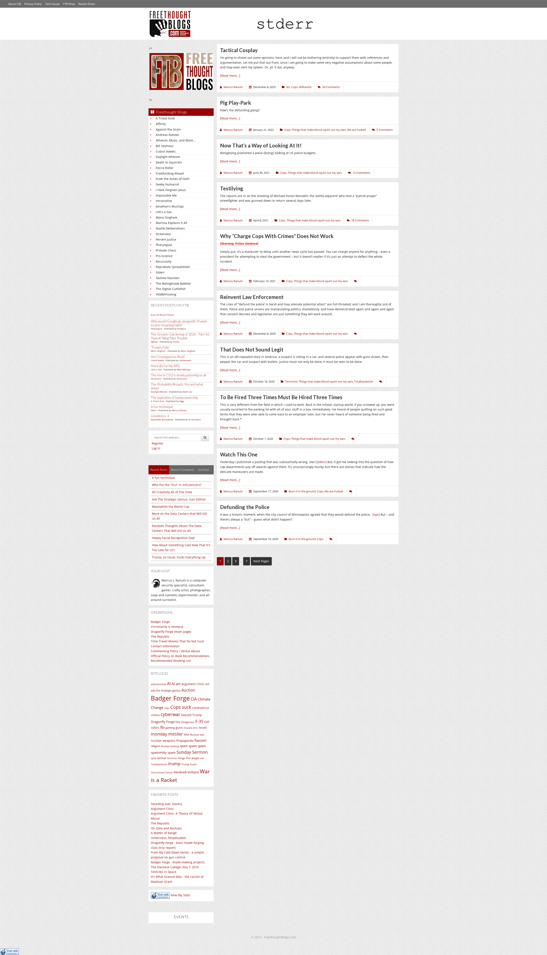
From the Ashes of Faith (173, 179)
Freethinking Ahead (170, 173)
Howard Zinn (191, 727)
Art (288, 87)
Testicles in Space (163, 872)
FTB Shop (69, 4)
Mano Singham (166, 217)
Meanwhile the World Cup (170, 507)
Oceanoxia (163, 234)
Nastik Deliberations (170, 228)
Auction (188, 690)
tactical (161, 758)
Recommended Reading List (171, 661)
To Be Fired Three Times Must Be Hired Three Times (281, 397)
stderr (321, 462)
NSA (186, 734)
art (207, 684)
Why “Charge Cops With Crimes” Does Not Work (277, 236)
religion (155, 746)
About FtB (14, 4)
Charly (176, 341)
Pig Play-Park (235, 103)
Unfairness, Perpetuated (168, 838)
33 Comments (331, 87)
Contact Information (165, 646)
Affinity (161, 124)
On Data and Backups (166, 828)
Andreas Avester (167, 135)
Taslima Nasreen (167, 278)
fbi (162, 727)
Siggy (181, 401)
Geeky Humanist (167, 184)
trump (174, 764)
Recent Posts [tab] (158, 469)
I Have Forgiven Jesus (171, 190)
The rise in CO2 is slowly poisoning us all (178, 375)
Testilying (231, 188)
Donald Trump (191, 715)
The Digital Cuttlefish (171, 289)
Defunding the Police (244, 507)
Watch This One (238, 454)
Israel (203, 727)
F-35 (199, 721)
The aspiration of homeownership (174, 397)
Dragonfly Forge (163, 722)
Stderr (160, 272)
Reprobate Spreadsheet (173, 267)
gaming (170, 728)
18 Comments (360, 220)
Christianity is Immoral (167, 627)
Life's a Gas (164, 212)
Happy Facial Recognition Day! (173, 538)
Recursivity (163, 261)
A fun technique (162, 407)
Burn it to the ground (302, 491)
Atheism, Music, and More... (176, 140)
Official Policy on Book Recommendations (180, 656)
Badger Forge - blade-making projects (178, 862)
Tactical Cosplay (239, 50)
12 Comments (361, 173)
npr (376, 514)
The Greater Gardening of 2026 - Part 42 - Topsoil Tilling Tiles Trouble (181, 336)
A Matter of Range (164, 833)
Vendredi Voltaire (186, 772)
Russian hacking (170, 746)
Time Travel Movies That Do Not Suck (177, 641)
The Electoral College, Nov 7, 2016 (175, 867)
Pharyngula (164, 245)
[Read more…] (230, 76)
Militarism (305, 87)
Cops (294, 87)
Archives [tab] (203, 469)
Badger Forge (160, 622)
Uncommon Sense (162, 772)
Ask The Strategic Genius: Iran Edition (179, 499)
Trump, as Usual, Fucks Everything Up (179, 557)
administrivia (158, 684)
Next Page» (261, 561)
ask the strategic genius (166, 690)
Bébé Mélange (183, 369)
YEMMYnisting (166, 294)
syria (153, 758)
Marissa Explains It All (171, 223)
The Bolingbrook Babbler (173, 283)
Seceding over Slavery (166, 804)
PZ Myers (181, 328)
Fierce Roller (165, 168)
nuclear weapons (163, 741)
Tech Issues (52, 4)
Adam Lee (187, 391)
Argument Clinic (192, 684)
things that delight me (191, 758)
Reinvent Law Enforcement (252, 297)
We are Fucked (356, 130)
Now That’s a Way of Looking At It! (261, 145)
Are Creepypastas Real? (168, 357)
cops (166, 707)
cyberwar (170, 714)
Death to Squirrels (169, 162)
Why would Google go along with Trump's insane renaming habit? (179, 323)
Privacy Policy (33, 4)
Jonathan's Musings (170, 206)
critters (155, 715)
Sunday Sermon (192, 752)
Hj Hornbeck (194, 419)
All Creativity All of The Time (172, 492)
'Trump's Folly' (160, 347)
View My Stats (180, 895)
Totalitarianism (159, 764)
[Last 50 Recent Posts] (162, 314)
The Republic (160, 636)
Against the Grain (168, 129)
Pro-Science (164, 256)
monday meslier (167, 734)
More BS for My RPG (165, 366)
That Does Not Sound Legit (251, 349)
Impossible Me (166, 195)
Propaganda (185, 741)
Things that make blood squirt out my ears (319, 130)
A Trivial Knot (165, 118)
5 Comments (384, 130)
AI (169, 683)
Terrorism (172, 758)
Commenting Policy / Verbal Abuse (175, 651)
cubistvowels (185, 360)
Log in (156, 448)
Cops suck (180, 707)
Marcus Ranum (179, 410)
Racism (200, 740)
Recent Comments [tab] (183, 469)
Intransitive (164, 201)
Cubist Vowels (166, 151)
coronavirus (200, 708)
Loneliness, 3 (160, 416)
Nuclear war (197, 734)
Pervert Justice (166, 239)
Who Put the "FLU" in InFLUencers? (176, 485)
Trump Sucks (189, 764)
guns (179, 727)
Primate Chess (166, 250)
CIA (194, 699)
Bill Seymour (165, 146)
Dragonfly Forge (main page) (171, 632)
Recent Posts (86, 4)
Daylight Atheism (168, 157)
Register (157, 443)
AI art (176, 683)
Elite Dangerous (184, 722)
